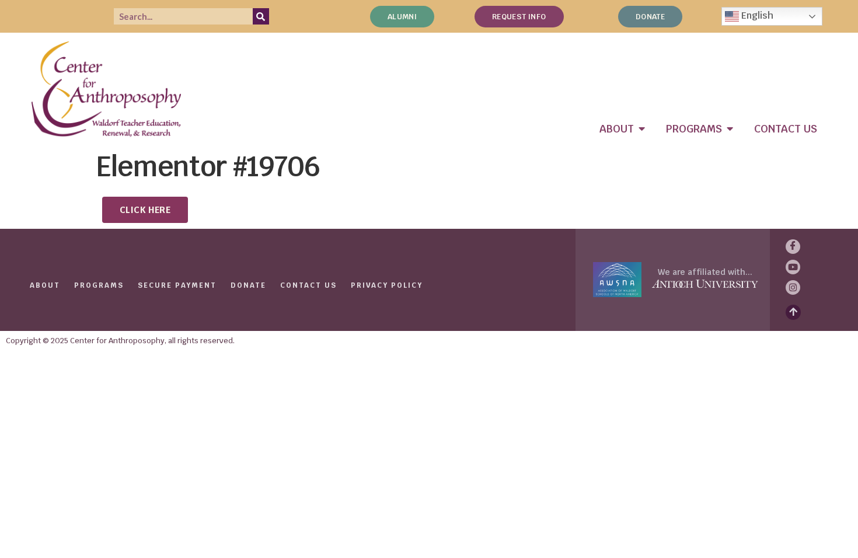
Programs (99, 285)
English (756, 15)
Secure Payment (177, 285)
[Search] (261, 16)
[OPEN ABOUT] (642, 129)
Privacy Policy (387, 285)
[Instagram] (793, 287)
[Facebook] (793, 246)
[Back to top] (793, 312)
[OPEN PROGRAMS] (730, 129)
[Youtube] (793, 267)
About (45, 285)
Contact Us (308, 285)
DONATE (248, 285)
